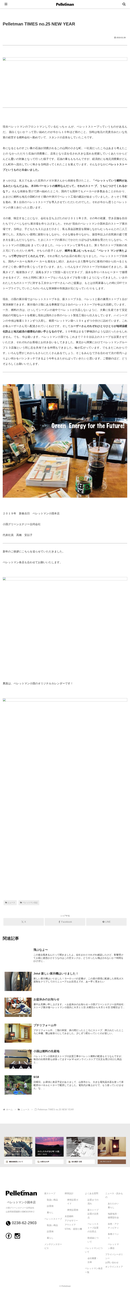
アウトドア (70, 1225)
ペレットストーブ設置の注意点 (93, 1228)
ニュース (11, 903)
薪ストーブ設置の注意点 (93, 1214)
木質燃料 (69, 1216)
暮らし (50, 1212)
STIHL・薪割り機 (73, 1229)
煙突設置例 (72, 1210)
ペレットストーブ (53, 1219)
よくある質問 (91, 1193)
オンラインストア (114, 1267)
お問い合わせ (111, 1262)
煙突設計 (69, 1193)
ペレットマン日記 (30, 903)
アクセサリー (71, 1220)
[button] (120, 754)
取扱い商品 (52, 1200)
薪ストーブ (49, 1193)
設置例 (50, 1206)
